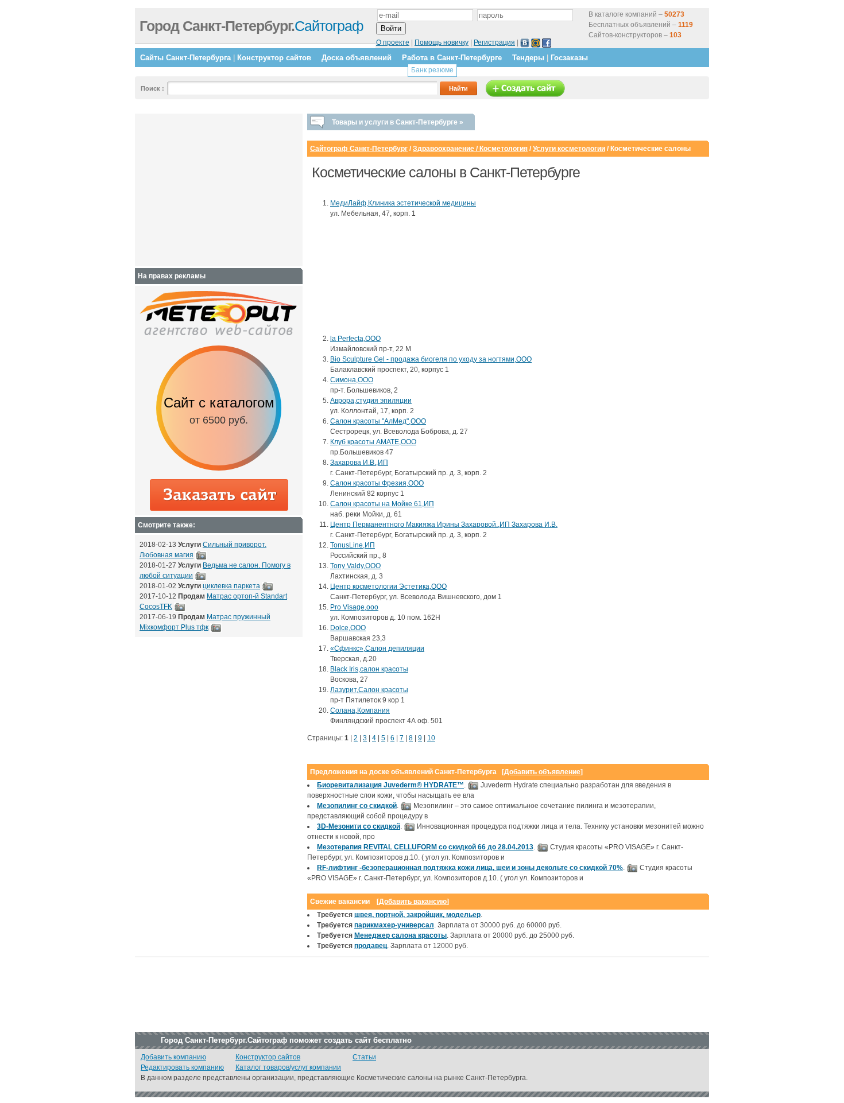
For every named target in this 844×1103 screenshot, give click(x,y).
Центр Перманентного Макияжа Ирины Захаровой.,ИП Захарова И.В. (443, 525)
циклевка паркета (231, 586)
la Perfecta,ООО (355, 339)
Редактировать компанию (182, 1067)
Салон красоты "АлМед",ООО (378, 421)
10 (431, 738)
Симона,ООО (351, 380)
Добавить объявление (542, 772)
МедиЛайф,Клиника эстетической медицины (403, 203)
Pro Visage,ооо (354, 607)
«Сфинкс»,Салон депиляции (377, 648)
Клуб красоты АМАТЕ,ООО (373, 442)
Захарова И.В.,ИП (359, 463)
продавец (370, 946)
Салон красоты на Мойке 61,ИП (382, 504)
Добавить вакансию (413, 902)
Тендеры (528, 57)
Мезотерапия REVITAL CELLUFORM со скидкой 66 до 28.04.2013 (425, 847)
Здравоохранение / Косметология (470, 149)
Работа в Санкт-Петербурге (452, 57)
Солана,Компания (360, 710)
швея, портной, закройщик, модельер (417, 915)
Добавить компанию (173, 1057)
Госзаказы (569, 57)
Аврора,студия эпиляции (371, 401)
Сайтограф (251, 26)
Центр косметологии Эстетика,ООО (388, 586)
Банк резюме (432, 70)
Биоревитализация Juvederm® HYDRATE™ (390, 785)
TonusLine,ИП (352, 545)
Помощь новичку (442, 42)
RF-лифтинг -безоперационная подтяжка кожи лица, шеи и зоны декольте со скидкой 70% (470, 868)
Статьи (364, 1057)
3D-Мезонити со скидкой (358, 826)
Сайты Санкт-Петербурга (185, 57)
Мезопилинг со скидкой (357, 806)
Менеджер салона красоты (400, 935)
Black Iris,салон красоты (369, 669)
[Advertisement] (381, 276)
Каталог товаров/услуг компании (288, 1067)
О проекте (392, 42)
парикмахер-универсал (394, 925)
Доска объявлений (357, 57)
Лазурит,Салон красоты (369, 690)
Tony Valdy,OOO (355, 566)
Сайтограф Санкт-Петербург (359, 149)
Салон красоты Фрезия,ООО (377, 483)
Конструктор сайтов (274, 57)
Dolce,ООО (348, 628)
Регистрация (494, 42)
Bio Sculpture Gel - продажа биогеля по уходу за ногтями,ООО (431, 359)
